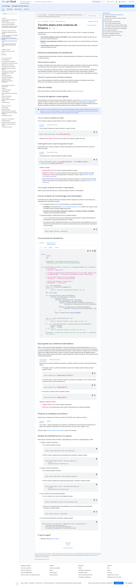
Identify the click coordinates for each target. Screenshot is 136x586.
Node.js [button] (51, 247)
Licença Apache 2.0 (56, 555)
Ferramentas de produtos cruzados (42, 1)
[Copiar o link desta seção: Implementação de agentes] (57, 62)
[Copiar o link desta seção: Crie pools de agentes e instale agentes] (69, 97)
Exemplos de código (82, 572)
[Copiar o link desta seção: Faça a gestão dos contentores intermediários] (74, 344)
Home (39, 21)
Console (111, 1)
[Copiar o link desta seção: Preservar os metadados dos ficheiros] (69, 414)
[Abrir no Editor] (92, 251)
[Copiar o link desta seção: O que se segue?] (52, 535)
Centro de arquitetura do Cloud (85, 574)
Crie (42, 204)
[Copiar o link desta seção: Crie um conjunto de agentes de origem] (65, 118)
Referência (9, 9)
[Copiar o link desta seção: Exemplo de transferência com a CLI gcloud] (72, 436)
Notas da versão (53, 572)
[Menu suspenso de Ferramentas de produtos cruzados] (53, 1)
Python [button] (57, 247)
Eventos (109, 570)
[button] (9, 51)
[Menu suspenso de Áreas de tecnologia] (31, 1)
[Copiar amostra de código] (96, 132)
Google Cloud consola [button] (52, 124)
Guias (3, 9)
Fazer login (131, 1)
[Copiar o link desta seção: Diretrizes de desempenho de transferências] (73, 53)
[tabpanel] (68, 133)
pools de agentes (83, 100)
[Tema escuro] (94, 132)
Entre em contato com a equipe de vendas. (30, 574)
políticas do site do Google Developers (81, 555)
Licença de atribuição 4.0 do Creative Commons (84, 553)
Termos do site (38, 583)
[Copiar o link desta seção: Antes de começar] (53, 87)
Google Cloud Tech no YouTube (114, 577)
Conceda (45, 218)
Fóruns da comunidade (55, 568)
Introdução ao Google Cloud (84, 570)
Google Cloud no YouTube (113, 574)
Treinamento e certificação (84, 577)
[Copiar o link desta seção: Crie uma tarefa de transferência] (64, 238)
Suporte (51, 570)
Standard (57, 204)
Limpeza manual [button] (43, 359)
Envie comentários (91, 25)
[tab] (41, 124)
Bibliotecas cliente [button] (51, 243)
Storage (7, 6)
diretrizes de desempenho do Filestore (47, 73)
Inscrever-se (118, 583)
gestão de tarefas (54, 538)
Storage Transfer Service (20, 6)
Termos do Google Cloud (48, 583)
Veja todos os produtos (26, 568)
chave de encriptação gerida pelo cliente (71, 206)
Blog (108, 568)
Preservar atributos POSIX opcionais (55, 430)
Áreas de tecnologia (25, 1)
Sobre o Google (24, 583)
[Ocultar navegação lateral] (17, 583)
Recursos (26, 9)
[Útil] (95, 21)
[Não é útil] (97, 21)
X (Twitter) (109, 572)
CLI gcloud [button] (41, 124)
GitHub (79, 568)
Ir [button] (41, 247)
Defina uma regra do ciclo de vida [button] (55, 359)
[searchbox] (9, 14)
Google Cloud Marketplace (26, 572)
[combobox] (99, 1)
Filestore (44, 43)
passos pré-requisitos (77, 91)
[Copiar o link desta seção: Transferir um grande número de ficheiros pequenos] (73, 77)
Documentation (45, 21)
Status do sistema (54, 574)
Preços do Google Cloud (26, 570)
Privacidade (31, 583)
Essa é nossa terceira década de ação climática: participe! (68, 583)
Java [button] (45, 247)
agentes (91, 100)
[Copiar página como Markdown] (54, 28)
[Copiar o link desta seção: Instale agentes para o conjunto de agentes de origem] (74, 144)
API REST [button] (49, 421)
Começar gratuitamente (127, 6)
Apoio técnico (18, 9)
